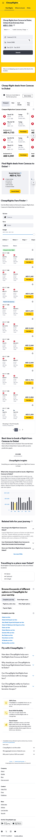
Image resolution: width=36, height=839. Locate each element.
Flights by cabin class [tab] (9, 604)
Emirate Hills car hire (8, 632)
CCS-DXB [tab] (18, 454)
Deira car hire (6, 627)
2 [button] (19, 430)
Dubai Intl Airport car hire (9, 620)
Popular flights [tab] (7, 608)
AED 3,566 (8, 25)
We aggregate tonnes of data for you (14, 751)
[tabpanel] (18, 494)
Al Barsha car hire (7, 640)
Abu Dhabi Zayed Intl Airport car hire (13, 622)
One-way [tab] (28, 103)
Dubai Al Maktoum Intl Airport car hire (13, 625)
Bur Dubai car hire (7, 635)
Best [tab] (13, 103)
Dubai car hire (6, 617)
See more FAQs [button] (18, 554)
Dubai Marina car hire (8, 630)
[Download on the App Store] (17, 823)
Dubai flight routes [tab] (22, 599)
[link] (15, 191)
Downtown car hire (7, 638)
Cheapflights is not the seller (11, 748)
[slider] (34, 234)
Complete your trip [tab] (8, 599)
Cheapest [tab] (5, 103)
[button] (3, 3)
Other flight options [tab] (24, 604)
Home (10, 761)
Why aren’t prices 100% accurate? (13, 754)
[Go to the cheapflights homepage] (13, 3)
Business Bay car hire (8, 643)
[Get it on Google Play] (6, 823)
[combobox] (19, 217)
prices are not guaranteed (9, 742)
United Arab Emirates (19, 761)
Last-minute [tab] (19, 103)
